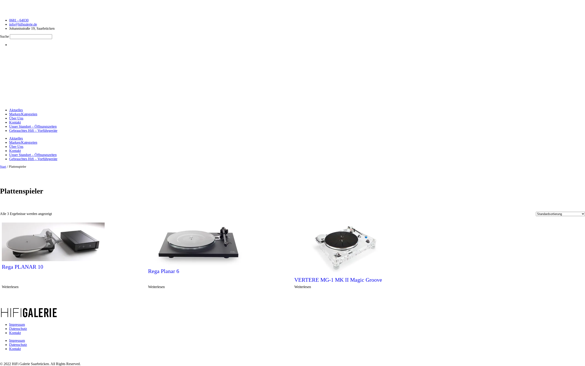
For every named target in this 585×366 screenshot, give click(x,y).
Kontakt (15, 122)
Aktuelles (16, 110)
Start (3, 166)
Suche (4, 36)
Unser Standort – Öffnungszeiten (33, 126)
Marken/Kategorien (23, 114)
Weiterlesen (10, 287)
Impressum (17, 324)
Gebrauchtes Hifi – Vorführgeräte (33, 131)
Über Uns (16, 118)
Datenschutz (18, 329)
